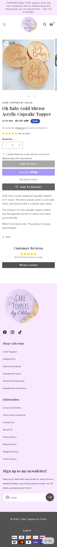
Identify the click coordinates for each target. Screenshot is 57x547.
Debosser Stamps (12, 366)
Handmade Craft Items (14, 388)
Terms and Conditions (14, 415)
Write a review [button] (28, 265)
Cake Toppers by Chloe (33, 519)
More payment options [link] (28, 179)
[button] (4, 24)
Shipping (20, 128)
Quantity (7, 139)
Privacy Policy (10, 437)
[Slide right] (35, 96)
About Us (7, 430)
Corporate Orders (12, 408)
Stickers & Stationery (14, 381)
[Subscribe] (50, 497)
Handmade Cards (12, 373)
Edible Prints (9, 359)
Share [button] (8, 237)
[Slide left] (22, 96)
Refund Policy (10, 444)
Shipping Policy (11, 451)
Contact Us (9, 422)
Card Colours (10, 459)
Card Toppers (10, 352)
